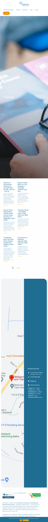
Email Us (33, 381)
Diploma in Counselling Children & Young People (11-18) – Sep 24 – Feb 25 (9, 187)
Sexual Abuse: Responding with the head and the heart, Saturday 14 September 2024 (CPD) (9, 215)
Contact (37, 9)
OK (20, 520)
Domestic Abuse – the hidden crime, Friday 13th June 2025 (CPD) (23, 213)
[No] (46, 519)
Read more (12, 203)
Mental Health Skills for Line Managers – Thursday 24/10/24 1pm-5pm (22, 187)
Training (18, 9)
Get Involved (25, 9)
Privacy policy (25, 520)
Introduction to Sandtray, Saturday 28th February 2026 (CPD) (23, 241)
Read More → (6, 205)
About (31, 9)
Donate (6, 13)
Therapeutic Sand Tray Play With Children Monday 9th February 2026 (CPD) (9, 242)
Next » (18, 268)
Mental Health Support (9, 9)
